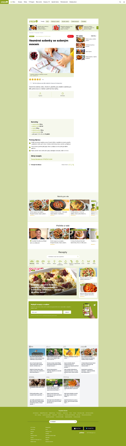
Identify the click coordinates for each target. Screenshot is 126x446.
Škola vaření (39, 2)
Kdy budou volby (80, 412)
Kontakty (47, 433)
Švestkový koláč (77, 416)
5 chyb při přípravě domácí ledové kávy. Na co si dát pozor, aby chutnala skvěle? (79, 242)
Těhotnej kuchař (64, 2)
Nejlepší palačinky (68, 416)
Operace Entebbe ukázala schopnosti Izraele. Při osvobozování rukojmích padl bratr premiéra (71, 365)
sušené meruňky (36, 132)
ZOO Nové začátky (89, 412)
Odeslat (67, 312)
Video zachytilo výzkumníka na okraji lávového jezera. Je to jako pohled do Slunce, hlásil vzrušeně (71, 371)
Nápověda (47, 437)
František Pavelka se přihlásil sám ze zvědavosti (38, 242)
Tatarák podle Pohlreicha (70, 414)
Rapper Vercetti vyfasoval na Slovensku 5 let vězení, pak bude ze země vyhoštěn (54, 395)
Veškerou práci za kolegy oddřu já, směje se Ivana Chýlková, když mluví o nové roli (54, 358)
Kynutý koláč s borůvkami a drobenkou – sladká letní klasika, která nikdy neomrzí (88, 371)
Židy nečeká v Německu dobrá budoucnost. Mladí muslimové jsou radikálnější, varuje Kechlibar (37, 358)
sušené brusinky (36, 130)
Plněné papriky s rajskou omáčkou (91, 57)
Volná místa (33, 429)
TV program (59, 412)
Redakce (47, 439)
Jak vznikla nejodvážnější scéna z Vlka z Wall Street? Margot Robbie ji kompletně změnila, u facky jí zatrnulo (37, 402)
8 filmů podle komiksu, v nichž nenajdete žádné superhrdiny (36, 394)
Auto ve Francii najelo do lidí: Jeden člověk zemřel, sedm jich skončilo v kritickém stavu (36, 364)
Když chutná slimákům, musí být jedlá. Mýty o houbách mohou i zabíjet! (71, 395)
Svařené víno (60, 414)
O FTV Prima (33, 427)
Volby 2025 (54, 414)
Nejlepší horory (52, 412)
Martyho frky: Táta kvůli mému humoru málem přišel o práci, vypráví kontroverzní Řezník (53, 388)
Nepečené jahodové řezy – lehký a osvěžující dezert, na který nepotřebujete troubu (66, 28)
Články (25, 2)
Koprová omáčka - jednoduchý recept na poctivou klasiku (89, 28)
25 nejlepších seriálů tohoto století (37, 387)
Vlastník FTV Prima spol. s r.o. (36, 439)
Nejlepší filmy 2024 (44, 412)
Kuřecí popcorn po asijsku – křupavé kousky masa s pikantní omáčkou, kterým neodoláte (38, 213)
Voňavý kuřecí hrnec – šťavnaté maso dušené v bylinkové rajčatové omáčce (58, 213)
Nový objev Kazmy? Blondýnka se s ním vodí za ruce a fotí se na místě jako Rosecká (54, 401)
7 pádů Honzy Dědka (46, 414)
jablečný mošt (35, 126)
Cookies (32, 437)
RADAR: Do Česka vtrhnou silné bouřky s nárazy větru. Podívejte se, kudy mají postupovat (37, 371)
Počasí (74, 412)
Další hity (93, 36)
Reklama (32, 431)
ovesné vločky (35, 124)
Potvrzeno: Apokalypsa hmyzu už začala (71, 357)
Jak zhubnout (35, 412)
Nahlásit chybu (33, 441)
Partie (70, 412)
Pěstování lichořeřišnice (86, 414)
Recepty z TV (47, 2)
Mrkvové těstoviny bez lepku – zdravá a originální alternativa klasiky (87, 295)
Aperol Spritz (89, 51)
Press (47, 429)
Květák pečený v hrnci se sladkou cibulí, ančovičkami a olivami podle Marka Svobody (78, 213)
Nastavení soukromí (49, 441)
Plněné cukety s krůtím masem (91, 39)
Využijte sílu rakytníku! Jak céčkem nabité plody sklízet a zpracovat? (71, 388)
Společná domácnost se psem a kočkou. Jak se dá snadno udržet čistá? (71, 401)
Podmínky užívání (34, 435)
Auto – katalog (38, 414)
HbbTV (32, 433)
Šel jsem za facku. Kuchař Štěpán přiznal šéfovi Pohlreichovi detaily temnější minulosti (54, 364)
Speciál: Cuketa (55, 2)
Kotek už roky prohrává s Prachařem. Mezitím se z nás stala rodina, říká (54, 371)
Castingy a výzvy (49, 431)
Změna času (65, 412)
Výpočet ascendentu (50, 416)
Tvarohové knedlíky (59, 416)
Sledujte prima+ (73, 2)
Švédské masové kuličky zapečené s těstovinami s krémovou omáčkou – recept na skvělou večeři (47, 288)
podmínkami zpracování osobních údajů (50, 315)
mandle (34, 128)
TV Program (31, 2)
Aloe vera (78, 414)
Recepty (20, 2)
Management (48, 427)
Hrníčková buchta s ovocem (90, 45)
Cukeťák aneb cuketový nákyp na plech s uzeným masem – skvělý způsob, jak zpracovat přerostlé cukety (42, 29)
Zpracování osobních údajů (51, 435)
